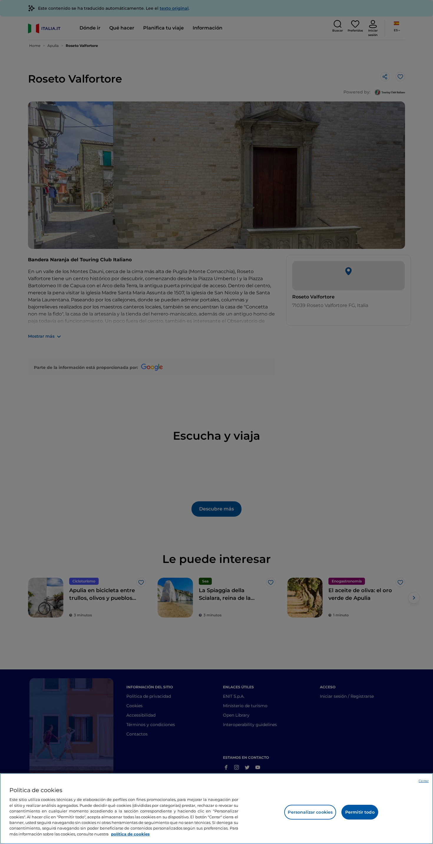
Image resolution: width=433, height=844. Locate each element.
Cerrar (424, 781)
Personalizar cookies (310, 812)
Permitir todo (360, 812)
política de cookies (130, 834)
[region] (216, 808)
